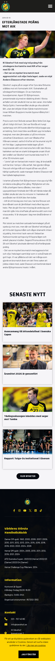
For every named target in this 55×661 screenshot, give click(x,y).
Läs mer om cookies (36, 645)
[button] (50, 6)
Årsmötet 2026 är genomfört (21, 373)
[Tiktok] (41, 510)
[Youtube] (25, 510)
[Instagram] (19, 510)
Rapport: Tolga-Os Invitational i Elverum (27, 458)
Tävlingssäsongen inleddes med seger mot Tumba (26, 418)
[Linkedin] (35, 510)
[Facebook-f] (14, 510)
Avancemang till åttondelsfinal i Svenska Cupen (27, 333)
